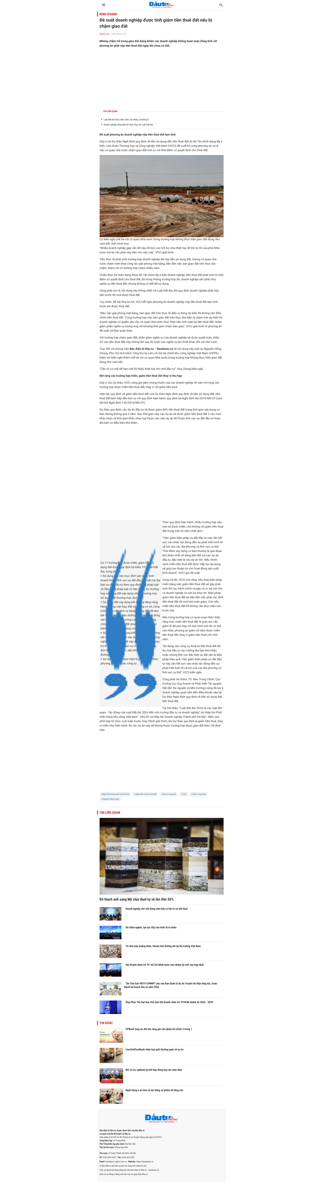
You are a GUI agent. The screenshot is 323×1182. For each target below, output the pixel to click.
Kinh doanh (108, 14)
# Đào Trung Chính (198, 794)
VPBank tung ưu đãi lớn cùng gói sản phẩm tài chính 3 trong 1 (159, 1029)
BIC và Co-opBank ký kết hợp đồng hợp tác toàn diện (154, 1069)
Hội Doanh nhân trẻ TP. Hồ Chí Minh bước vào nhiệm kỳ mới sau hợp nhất (165, 964)
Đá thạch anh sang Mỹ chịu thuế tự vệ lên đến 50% (137, 899)
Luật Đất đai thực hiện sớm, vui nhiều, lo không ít (126, 119)
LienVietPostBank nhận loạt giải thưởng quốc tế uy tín (155, 1049)
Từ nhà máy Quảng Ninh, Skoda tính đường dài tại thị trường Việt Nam (163, 946)
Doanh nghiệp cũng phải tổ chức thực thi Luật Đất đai (128, 124)
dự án (131, 409)
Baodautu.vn (165, 349)
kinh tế (218, 542)
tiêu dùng (119, 717)
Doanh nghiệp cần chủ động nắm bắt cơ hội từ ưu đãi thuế (157, 908)
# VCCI (183, 794)
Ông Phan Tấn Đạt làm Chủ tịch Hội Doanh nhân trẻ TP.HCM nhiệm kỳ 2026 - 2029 (169, 1002)
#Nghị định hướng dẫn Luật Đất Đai (115, 794)
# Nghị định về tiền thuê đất (145, 794)
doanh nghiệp (133, 134)
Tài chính (203, 141)
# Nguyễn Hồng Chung (110, 799)
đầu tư (171, 369)
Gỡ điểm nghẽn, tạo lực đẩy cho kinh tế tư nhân (151, 927)
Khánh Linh (104, 34)
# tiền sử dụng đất (168, 794)
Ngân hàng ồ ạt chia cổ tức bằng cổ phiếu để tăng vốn (154, 1090)
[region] (162, 78)
